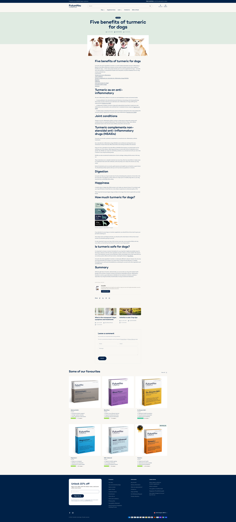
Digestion (97, 79)
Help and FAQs (134, 491)
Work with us (112, 496)
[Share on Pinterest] (106, 298)
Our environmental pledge (115, 484)
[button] (78, 496)
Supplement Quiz (111, 9)
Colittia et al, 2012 (106, 103)
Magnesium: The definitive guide (156, 491)
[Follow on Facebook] (69, 513)
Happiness (97, 81)
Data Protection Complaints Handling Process (115, 506)
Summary (97, 86)
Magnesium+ (74, 458)
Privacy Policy (123, 339)
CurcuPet (103, 285)
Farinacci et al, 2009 (131, 112)
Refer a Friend (135, 9)
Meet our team (112, 487)
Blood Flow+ (107, 410)
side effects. (130, 256)
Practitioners (112, 494)
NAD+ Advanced (108, 458)
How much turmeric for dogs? (102, 83)
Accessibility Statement (114, 503)
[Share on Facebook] (100, 298)
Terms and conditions (114, 498)
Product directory (135, 496)
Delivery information (135, 484)
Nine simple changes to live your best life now (156, 494)
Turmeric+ (139, 458)
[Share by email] (109, 298)
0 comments (127, 31)
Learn (119, 9)
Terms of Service (131, 339)
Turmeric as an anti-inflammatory (103, 75)
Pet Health (118, 17)
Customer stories (113, 491)
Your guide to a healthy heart (156, 488)
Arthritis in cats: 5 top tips (128, 317)
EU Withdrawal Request (136, 494)
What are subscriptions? (136, 487)
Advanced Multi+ (75, 410)
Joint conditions (99, 76)
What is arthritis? (153, 486)
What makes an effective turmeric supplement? (155, 483)
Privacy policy (112, 501)
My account (133, 482)
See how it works (105, 291)
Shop (102, 9)
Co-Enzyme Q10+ (141, 410)
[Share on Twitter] (103, 298)
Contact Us (127, 9)
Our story (111, 482)
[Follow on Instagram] (73, 513)
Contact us (133, 489)
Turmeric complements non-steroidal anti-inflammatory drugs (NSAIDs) (112, 78)
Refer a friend (112, 489)
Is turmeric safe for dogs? (101, 84)
